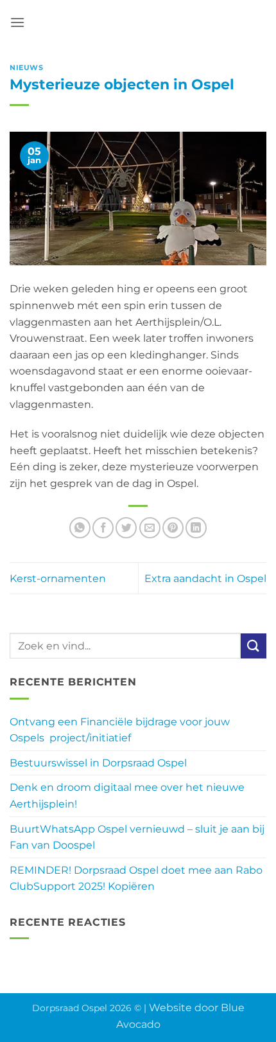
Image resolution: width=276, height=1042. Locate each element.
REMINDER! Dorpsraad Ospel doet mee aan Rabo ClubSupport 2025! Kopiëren (136, 878)
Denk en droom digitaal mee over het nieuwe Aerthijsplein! (127, 795)
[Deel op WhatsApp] (80, 527)
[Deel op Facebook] (103, 527)
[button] (17, 22)
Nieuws (26, 67)
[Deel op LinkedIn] (196, 527)
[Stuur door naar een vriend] (149, 527)
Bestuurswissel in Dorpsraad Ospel (98, 763)
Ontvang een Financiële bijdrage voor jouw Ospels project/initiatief (120, 730)
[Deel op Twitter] (126, 527)
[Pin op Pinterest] (173, 527)
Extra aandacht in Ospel (205, 578)
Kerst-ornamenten (58, 578)
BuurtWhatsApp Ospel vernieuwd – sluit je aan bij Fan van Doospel (137, 837)
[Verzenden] (253, 645)
